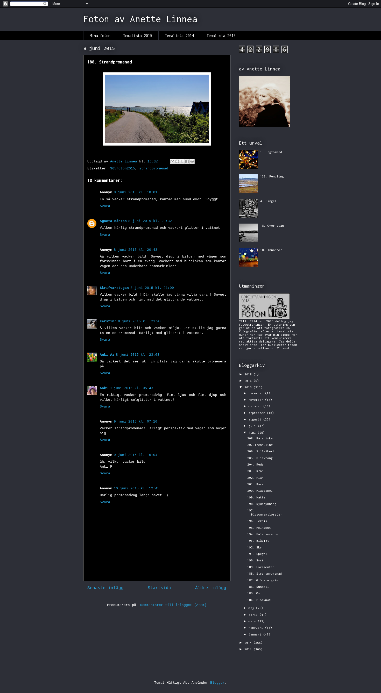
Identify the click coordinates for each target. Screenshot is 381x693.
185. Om (253, 593)
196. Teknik (257, 521)
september (258, 413)
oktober (256, 406)
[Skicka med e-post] (172, 161)
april (254, 614)
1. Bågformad (271, 152)
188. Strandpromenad (264, 573)
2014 (248, 642)
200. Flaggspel (260, 490)
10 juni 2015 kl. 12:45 (136, 488)
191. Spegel (257, 553)
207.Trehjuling (260, 444)
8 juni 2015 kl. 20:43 (135, 250)
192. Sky (254, 547)
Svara (105, 206)
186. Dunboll (258, 586)
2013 (248, 649)
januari (256, 634)
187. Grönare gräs (262, 580)
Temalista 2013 (221, 35)
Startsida (159, 588)
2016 (248, 380)
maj (252, 608)
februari (257, 627)
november (257, 399)
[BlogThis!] (177, 161)
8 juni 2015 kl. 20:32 (150, 221)
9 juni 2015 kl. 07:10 (135, 422)
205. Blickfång (260, 458)
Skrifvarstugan (114, 288)
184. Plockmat (259, 600)
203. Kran (255, 471)
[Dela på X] (182, 161)
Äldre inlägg (210, 588)
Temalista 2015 (137, 35)
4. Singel (268, 201)
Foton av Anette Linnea (140, 18)
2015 (248, 387)
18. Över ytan (272, 225)
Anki (104, 388)
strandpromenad (153, 168)
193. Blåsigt (258, 540)
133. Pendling (272, 176)
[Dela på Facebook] (187, 161)
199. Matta (256, 497)
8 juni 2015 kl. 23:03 (137, 355)
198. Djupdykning (261, 503)
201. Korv (255, 484)
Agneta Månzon (113, 221)
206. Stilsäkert (260, 451)
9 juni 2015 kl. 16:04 (135, 455)
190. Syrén (256, 560)
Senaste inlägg (105, 588)
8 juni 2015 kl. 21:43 (139, 321)
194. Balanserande (262, 534)
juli (253, 425)
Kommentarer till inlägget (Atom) (173, 605)
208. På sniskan (260, 438)
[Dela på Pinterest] (192, 161)
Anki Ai (107, 355)
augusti (256, 419)
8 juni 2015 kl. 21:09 (152, 288)
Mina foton (100, 35)
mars (253, 621)
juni (253, 432)
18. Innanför (271, 250)
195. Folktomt (259, 527)
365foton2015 (122, 168)
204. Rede (255, 464)
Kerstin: (108, 321)
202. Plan (255, 477)
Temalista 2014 (179, 35)
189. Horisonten (260, 567)
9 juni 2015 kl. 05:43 (131, 388)
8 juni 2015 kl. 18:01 (135, 192)
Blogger (217, 683)
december (257, 393)
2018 (248, 374)
